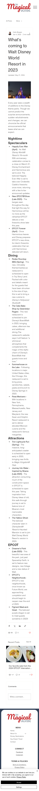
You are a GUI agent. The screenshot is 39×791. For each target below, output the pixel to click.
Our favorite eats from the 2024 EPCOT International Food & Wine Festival (20, 667)
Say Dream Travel (16, 739)
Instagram (19, 755)
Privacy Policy (19, 767)
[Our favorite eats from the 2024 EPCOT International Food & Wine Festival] (20, 654)
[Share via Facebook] (9, 626)
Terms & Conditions (19, 765)
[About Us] (25, 733)
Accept (19, 782)
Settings (19, 787)
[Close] (36, 772)
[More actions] (29, 33)
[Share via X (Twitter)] (14, 626)
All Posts (9, 21)
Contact (13, 742)
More (18, 21)
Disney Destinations (17, 736)
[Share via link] (25, 626)
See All (28, 642)
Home (12, 731)
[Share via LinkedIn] (20, 626)
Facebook (19, 752)
